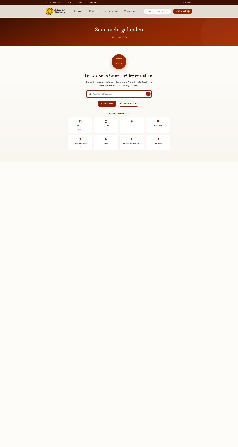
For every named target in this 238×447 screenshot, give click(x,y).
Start (112, 37)
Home (80, 11)
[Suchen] (148, 94)
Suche (95, 11)
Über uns (113, 11)
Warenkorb (183, 11)
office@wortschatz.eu (55, 2)
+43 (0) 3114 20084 (76, 2)
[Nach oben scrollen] (231, 443)
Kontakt (132, 11)
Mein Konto (188, 2)
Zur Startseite (108, 103)
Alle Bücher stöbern (130, 103)
